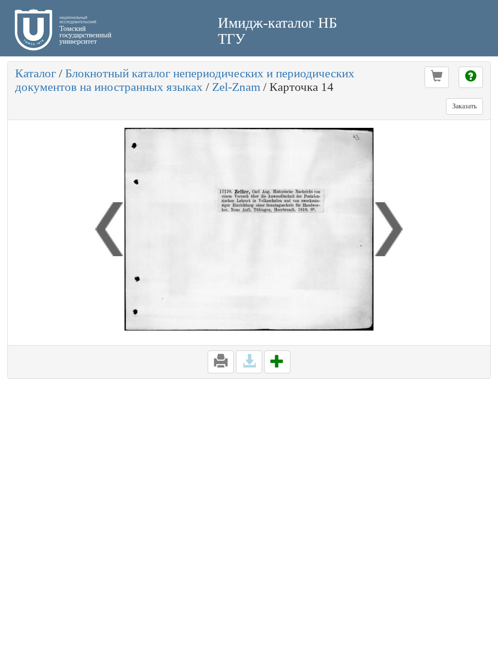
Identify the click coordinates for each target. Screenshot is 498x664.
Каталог (35, 73)
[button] (437, 77)
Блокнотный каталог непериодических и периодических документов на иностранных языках (185, 80)
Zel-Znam (236, 86)
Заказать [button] (464, 106)
